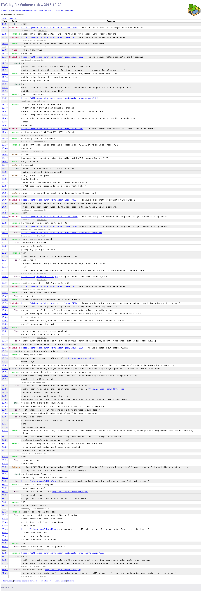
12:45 (5, 118)
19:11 (5, 334)
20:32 (5, 488)
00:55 (5, 24)
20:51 (5, 543)
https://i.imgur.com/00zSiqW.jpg (63, 570)
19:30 (5, 341)
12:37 (5, 94)
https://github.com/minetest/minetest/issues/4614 (49, 200)
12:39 (5, 98)
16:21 (5, 239)
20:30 (5, 471)
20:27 (5, 450)
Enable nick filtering (8, 18)
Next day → (49, 10)
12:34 (5, 77)
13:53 (5, 175)
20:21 (5, 436)
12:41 (5, 111)
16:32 (5, 267)
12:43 (5, 115)
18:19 (5, 283)
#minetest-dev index (29, 10)
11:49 (5, 44)
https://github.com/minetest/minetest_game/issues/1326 (52, 348)
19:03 (5, 310)
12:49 (5, 132)
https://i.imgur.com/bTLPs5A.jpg (39, 481)
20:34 (5, 492)
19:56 (5, 389)
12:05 (5, 50)
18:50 (5, 300)
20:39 (5, 515)
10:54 (5, 34)
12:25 (4, 60)
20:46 (5, 529)
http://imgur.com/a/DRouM (82, 358)
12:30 (5, 63)
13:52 (5, 168)
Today (40, 10)
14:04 (5, 203)
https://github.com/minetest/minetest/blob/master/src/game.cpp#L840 (60, 98)
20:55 (5, 563)
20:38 (5, 512)
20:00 (5, 396)
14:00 (5, 189)
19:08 (5, 324)
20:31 (5, 484)
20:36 (5, 502)
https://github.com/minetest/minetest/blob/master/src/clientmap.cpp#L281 (62, 553)
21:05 (5, 573)
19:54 (5, 385)
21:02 (5, 570)
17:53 (5, 277)
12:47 (5, 125)
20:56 (4, 566)
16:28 (5, 246)
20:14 (5, 427)
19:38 (5, 358)
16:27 (5, 242)
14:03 (5, 196)
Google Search (60, 10)
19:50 (5, 372)
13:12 (4, 135)
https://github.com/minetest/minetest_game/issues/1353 (52, 129)
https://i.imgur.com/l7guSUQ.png (39, 529)
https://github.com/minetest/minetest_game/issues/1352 (52, 57)
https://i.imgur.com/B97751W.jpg (39, 277)
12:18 (5, 53)
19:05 (5, 320)
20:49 (5, 536)
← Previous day (7, 10)
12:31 (5, 67)
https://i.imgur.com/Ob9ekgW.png (70, 492)
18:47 (5, 293)
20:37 (4, 509)
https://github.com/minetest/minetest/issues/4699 (49, 217)
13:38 (5, 145)
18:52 (5, 307)
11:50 (4, 47)
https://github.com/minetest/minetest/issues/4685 (49, 27)
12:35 (5, 84)
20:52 (5, 553)
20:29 (5, 457)
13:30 (4, 142)
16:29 (5, 253)
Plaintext (70, 10)
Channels (17, 10)
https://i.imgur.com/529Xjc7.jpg (106, 389)
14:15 (4, 210)
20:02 (5, 403)
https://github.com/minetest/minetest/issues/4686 (49, 303)
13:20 (5, 138)
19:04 (5, 314)
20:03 (5, 406)
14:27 (5, 213)
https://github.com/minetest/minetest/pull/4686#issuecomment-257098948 (61, 233)
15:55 (5, 223)
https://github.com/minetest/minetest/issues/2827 (49, 37)
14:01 (5, 193)
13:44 (5, 148)
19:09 (5, 331)
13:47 (5, 158)
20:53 (5, 560)
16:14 (5, 233)
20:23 (5, 443)
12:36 (5, 88)
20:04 (5, 410)
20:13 (5, 420)
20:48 (5, 533)
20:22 (5, 440)
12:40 (5, 108)
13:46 (4, 151)
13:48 (5, 161)
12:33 (5, 74)
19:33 (5, 355)
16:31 (5, 263)
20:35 (5, 498)
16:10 (4, 230)
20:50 (5, 540)
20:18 (5, 431)
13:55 (5, 182)
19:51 (5, 376)
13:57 (5, 186)
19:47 (5, 365)
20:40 (5, 522)
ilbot (11, 587)
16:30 (5, 256)
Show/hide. (42, 31)
